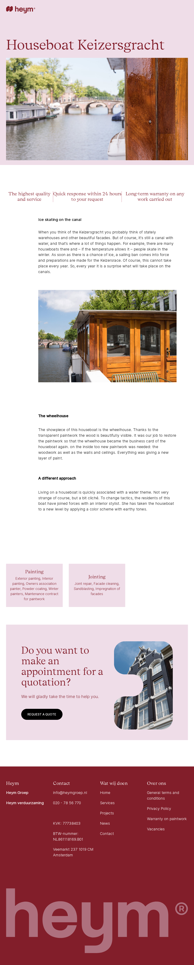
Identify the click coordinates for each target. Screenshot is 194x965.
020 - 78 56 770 (67, 803)
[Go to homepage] (20, 10)
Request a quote (41, 714)
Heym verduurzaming (25, 803)
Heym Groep (17, 792)
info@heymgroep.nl (70, 792)
